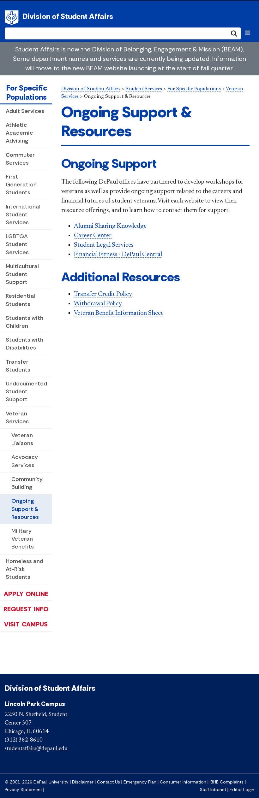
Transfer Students (18, 365)
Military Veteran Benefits (22, 538)
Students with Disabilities (24, 343)
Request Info (26, 609)
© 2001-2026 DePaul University (37, 782)
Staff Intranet (213, 789)
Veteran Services (17, 417)
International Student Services (23, 214)
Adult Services (25, 111)
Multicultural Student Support (22, 274)
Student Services (144, 88)
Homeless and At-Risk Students (24, 569)
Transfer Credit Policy (103, 294)
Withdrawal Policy (98, 304)
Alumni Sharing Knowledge (110, 226)
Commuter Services (20, 159)
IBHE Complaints (227, 782)
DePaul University (13, 17)
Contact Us (108, 782)
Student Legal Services (104, 245)
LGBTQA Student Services (17, 244)
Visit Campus (26, 624)
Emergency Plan (139, 782)
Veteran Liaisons (22, 439)
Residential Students (20, 300)
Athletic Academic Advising (19, 132)
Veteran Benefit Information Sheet (118, 313)
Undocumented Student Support (26, 391)
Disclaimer (82, 782)
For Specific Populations (26, 92)
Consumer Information (183, 782)
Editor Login (242, 789)
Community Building (27, 483)
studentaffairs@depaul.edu (36, 749)
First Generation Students (21, 184)
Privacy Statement (23, 789)
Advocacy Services (24, 461)
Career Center (92, 235)
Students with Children (24, 322)
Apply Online (26, 594)
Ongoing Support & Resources (25, 508)
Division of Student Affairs (67, 16)
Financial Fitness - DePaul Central (118, 254)
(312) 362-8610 (24, 740)
